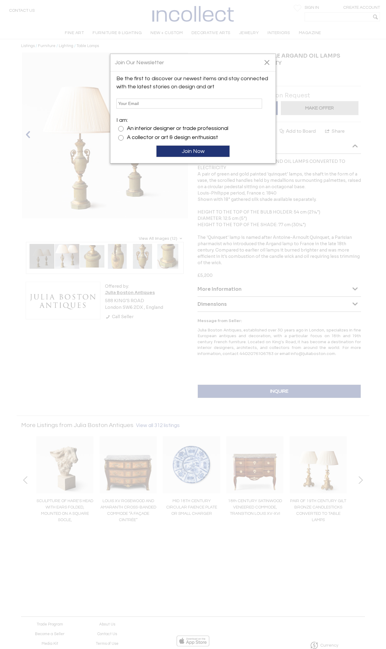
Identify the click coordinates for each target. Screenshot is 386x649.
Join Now (193, 151)
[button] (267, 62)
